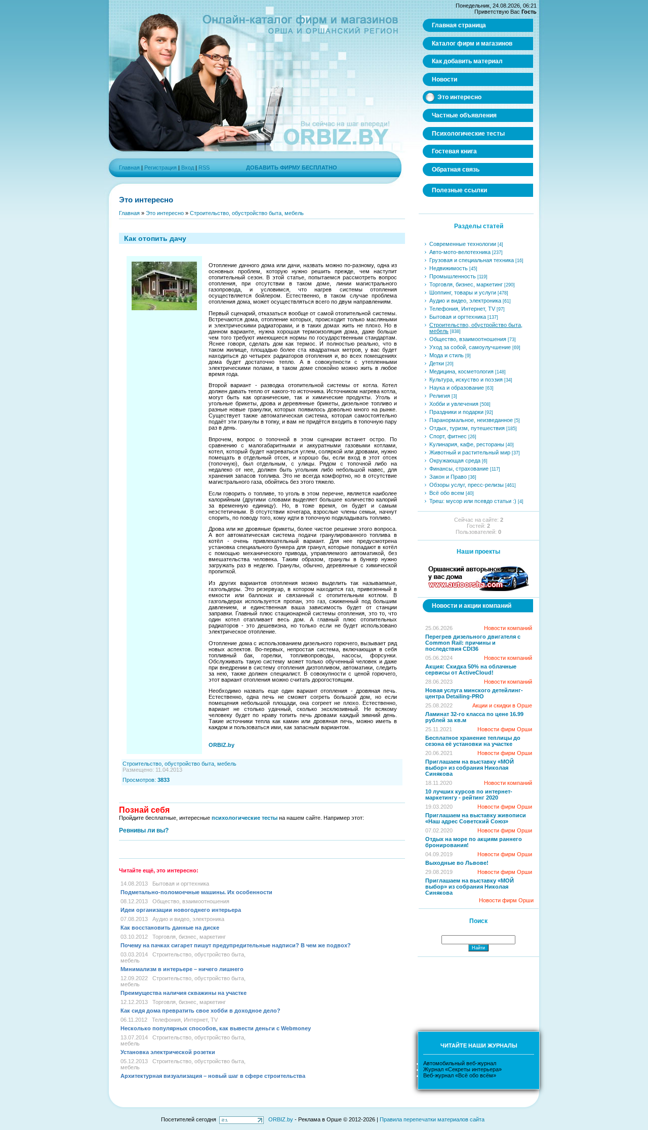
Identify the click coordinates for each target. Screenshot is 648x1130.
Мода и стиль (446, 355)
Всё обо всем (446, 493)
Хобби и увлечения (453, 404)
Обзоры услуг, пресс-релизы (466, 485)
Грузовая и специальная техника (471, 260)
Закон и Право (448, 477)
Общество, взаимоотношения (190, 901)
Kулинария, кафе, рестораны (466, 444)
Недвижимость (448, 268)
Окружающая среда (454, 460)
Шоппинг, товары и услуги (462, 292)
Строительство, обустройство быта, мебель (247, 213)
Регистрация (160, 167)
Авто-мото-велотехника (460, 252)
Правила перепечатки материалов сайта (432, 1119)
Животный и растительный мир (469, 452)
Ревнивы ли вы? (144, 830)
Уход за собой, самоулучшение (470, 347)
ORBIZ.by (280, 1119)
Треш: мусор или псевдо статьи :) (472, 501)
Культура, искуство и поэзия (466, 379)
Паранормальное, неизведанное (471, 420)
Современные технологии (462, 244)
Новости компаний (508, 628)
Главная (129, 167)
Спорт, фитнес (448, 436)
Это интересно (165, 213)
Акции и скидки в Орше (502, 705)
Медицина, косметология (461, 371)
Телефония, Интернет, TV (185, 1020)
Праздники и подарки (456, 412)
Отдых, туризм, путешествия (467, 428)
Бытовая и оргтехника (180, 884)
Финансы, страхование (459, 469)
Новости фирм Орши (504, 729)
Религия (439, 396)
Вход (187, 167)
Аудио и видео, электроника (188, 919)
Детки (436, 363)
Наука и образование (456, 388)
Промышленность (452, 276)
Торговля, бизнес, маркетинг (189, 937)
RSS (204, 167)
